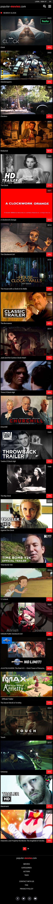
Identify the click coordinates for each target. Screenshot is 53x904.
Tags (26, 875)
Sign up (43, 1)
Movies (26, 864)
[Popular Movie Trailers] (13, 6)
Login (37, 1)
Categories (26, 868)
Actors (26, 871)
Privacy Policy (26, 889)
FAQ (26, 885)
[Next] (28, 848)
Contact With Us (26, 881)
